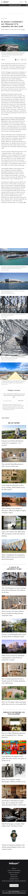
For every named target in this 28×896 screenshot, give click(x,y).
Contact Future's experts (14, 870)
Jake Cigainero (6, 29)
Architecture (4, 18)
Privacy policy (14, 874)
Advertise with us (14, 878)
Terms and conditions (14, 872)
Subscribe (21, 1)
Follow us (18, 59)
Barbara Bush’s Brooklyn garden (15, 5)
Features (23, 29)
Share (4, 59)
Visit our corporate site (15, 891)
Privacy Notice (18, 405)
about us (14, 868)
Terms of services (17, 404)
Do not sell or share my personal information (14, 881)
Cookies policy (14, 876)
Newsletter (24, 59)
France (8, 72)
